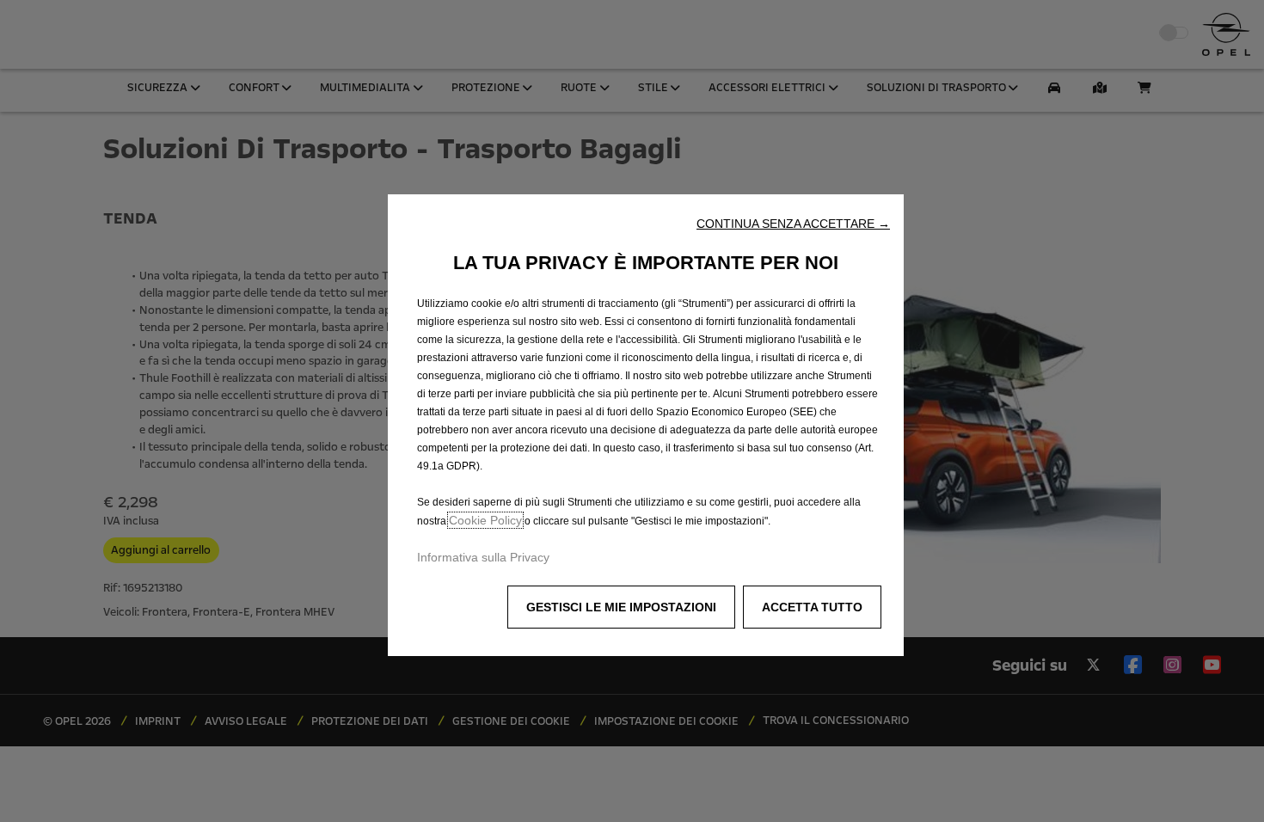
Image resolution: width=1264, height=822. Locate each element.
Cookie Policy (485, 520)
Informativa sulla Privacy (483, 557)
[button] (793, 223)
